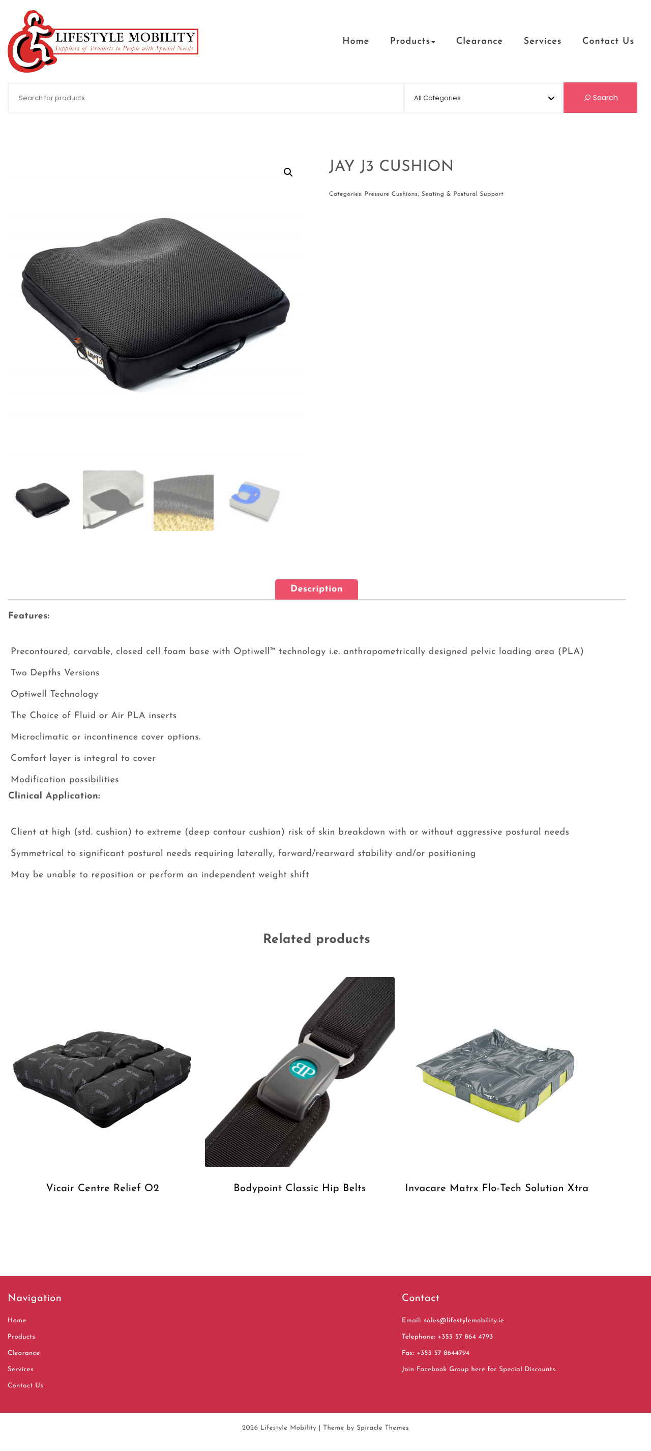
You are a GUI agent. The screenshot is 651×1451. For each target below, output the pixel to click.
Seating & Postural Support (463, 194)
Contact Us (608, 41)
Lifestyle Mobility (288, 1428)
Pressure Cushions (391, 194)
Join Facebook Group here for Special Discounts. (479, 1370)
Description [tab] (316, 589)
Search (604, 98)
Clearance (479, 41)
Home (355, 41)
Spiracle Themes (383, 1428)
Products (410, 41)
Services (543, 41)
